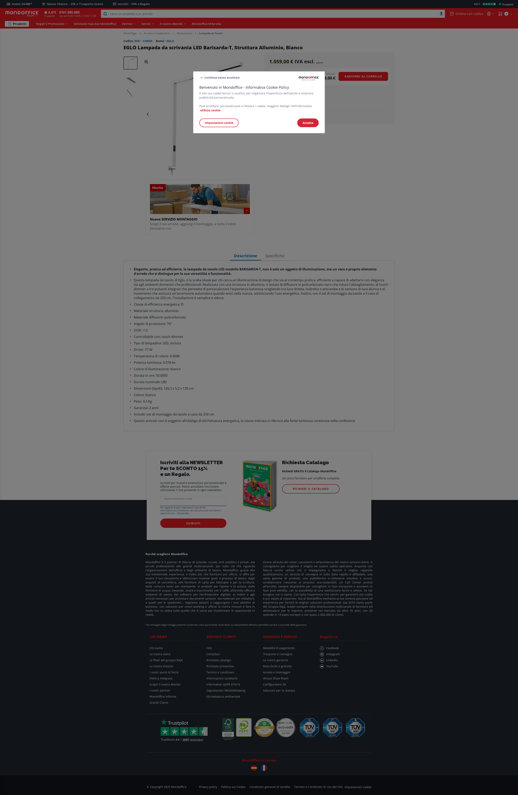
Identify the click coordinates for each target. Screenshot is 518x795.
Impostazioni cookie (219, 123)
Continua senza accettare (222, 77)
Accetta (308, 123)
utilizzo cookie (210, 110)
